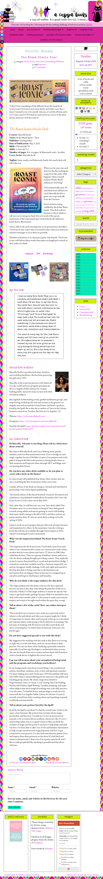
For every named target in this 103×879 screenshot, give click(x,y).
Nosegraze (38, 842)
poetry (82, 202)
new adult (86, 198)
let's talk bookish (90, 195)
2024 (78, 260)
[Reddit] (49, 759)
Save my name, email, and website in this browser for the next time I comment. (37, 800)
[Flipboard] (29, 759)
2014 (78, 282)
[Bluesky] (45, 759)
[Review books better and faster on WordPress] (16, 836)
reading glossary (35, 35)
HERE (89, 24)
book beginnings (85, 188)
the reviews (33, 30)
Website (55, 787)
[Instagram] (53, 759)
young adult (88, 210)
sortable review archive (51, 40)
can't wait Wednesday (88, 191)
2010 (78, 294)
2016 (78, 277)
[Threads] (41, 759)
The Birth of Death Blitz (56, 762)
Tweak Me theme (75, 875)
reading (94, 201)
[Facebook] (21, 759)
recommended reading (80, 205)
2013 (78, 285)
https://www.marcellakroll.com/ (31, 416)
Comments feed (86, 312)
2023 (78, 263)
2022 (78, 266)
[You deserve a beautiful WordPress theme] (16, 825)
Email (33, 787)
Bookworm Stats (17, 35)
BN (38, 253)
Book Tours (29, 61)
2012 (78, 288)
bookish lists (86, 30)
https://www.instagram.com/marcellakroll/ (38, 421)
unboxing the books (87, 208)
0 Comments (40, 67)
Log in (82, 306)
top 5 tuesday (88, 205)
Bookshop (48, 253)
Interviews (40, 61)
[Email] (33, 759)
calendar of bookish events (58, 35)
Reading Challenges (52, 30)
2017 (78, 274)
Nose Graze (93, 875)
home (12, 30)
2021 (78, 268)
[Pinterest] (25, 759)
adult (78, 187)
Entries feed (84, 309)
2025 (78, 257)
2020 (78, 271)
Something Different (55, 61)
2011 (78, 291)
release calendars (83, 35)
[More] (57, 759)
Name (11, 787)
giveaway (80, 194)
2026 (78, 254)
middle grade (78, 198)
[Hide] (1, 49)
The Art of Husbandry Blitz (23, 762)
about (21, 30)
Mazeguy (49, 848)
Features (71, 30)
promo (43, 64)
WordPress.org (85, 315)
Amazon (29, 253)
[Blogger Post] (37, 759)
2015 (78, 280)
